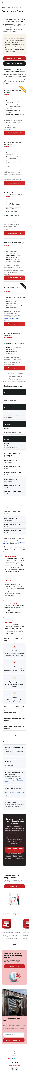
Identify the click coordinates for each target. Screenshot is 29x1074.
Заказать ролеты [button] (13, 133)
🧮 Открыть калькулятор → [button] (14, 850)
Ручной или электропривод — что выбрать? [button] (14, 719)
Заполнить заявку (14, 886)
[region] (14, 420)
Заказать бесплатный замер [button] (14, 63)
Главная (3, 7)
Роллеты (9, 7)
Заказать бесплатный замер (13, 1040)
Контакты (14, 1055)
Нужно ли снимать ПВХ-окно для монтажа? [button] (14, 727)
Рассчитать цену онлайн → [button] (14, 58)
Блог (14, 1053)
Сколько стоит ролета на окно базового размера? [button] (13, 711)
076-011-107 (15, 1062)
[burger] (2, 2)
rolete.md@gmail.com (14, 1065)
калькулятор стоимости (18, 792)
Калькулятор (14, 1051)
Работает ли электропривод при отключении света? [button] (13, 735)
